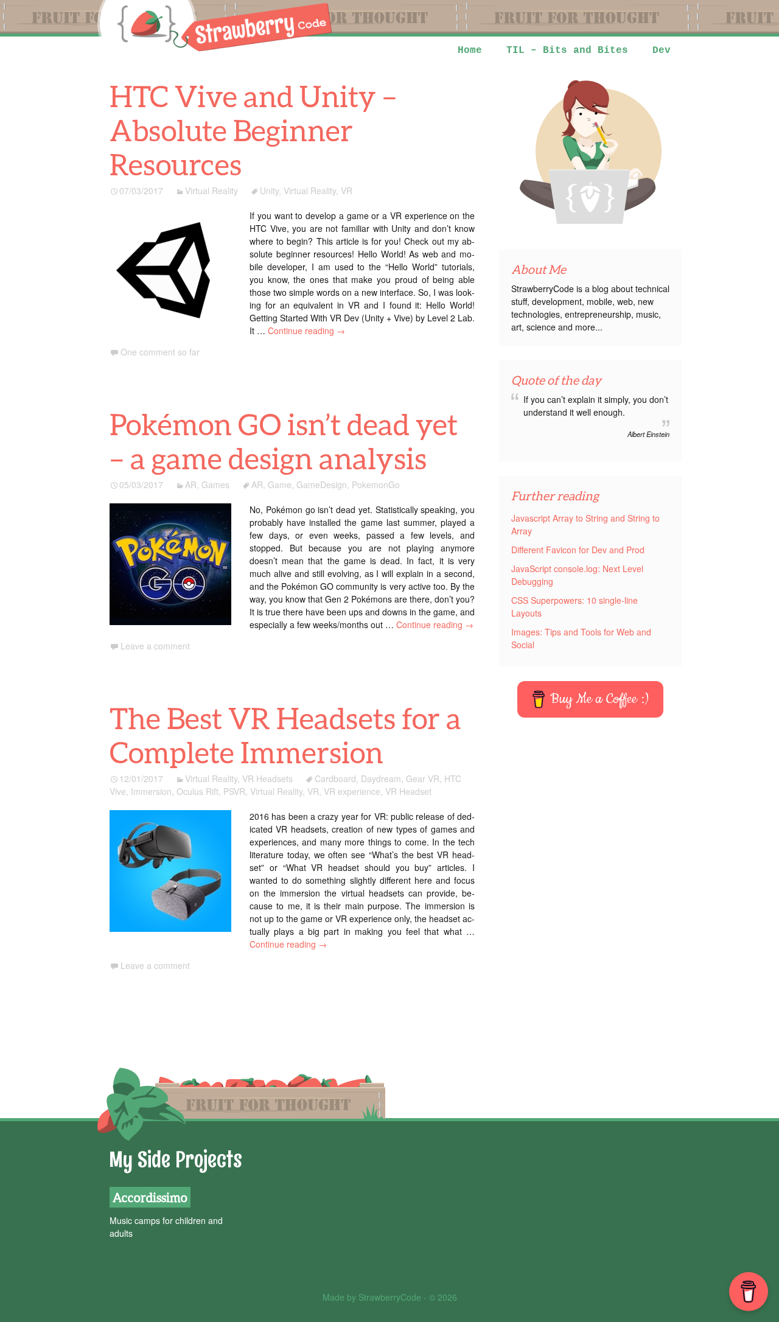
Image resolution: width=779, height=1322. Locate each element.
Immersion (151, 791)
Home (470, 50)
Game (280, 484)
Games (215, 484)
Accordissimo (150, 1197)
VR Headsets (267, 778)
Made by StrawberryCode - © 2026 (390, 1297)
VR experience (352, 791)
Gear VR (422, 778)
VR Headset (408, 791)
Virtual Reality (211, 190)
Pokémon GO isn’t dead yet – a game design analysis (284, 441)
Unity (269, 190)
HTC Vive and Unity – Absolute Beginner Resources (253, 130)
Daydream (381, 778)
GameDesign (321, 484)
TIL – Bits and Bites (567, 50)
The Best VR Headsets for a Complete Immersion (285, 735)
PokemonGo (376, 484)
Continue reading (306, 330)
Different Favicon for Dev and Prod (578, 550)
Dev (661, 50)
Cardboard (335, 778)
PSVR (234, 791)
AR (191, 484)
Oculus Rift (197, 791)
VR (346, 190)
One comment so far (160, 352)
